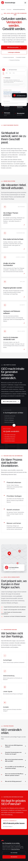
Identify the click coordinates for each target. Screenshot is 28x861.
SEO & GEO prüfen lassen (11, 401)
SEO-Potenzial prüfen (14, 47)
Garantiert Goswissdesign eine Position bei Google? (13, 753)
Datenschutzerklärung (15, 849)
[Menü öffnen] (25, 2)
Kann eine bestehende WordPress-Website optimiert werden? (13, 774)
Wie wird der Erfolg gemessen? (13, 781)
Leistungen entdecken (14, 52)
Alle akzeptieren (14, 856)
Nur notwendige (14, 852)
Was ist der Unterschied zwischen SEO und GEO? (13, 760)
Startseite (3, 9)
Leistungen (9, 9)
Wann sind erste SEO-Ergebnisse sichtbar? (13, 746)
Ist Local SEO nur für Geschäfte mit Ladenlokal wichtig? (13, 767)
